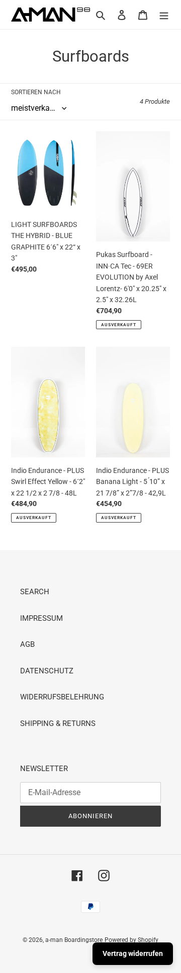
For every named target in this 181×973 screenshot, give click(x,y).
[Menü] (163, 15)
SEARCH (34, 591)
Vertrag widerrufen (133, 953)
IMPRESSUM (41, 618)
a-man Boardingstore (74, 939)
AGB (27, 644)
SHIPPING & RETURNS (58, 723)
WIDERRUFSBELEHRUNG (62, 696)
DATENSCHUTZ (46, 670)
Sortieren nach (36, 92)
